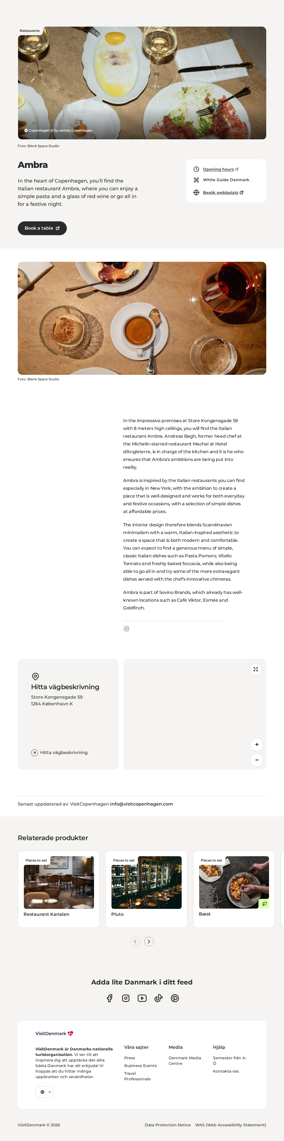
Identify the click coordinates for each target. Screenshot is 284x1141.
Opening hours (218, 169)
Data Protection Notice (168, 1124)
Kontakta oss (226, 1071)
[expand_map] (256, 669)
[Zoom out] (256, 760)
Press (129, 1057)
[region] (194, 714)
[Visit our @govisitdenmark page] (158, 998)
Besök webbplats (220, 192)
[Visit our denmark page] (109, 998)
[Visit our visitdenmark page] (142, 998)
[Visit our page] (126, 998)
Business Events (140, 1065)
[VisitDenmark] (54, 1033)
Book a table (39, 228)
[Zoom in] (256, 744)
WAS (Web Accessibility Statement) (230, 1124)
